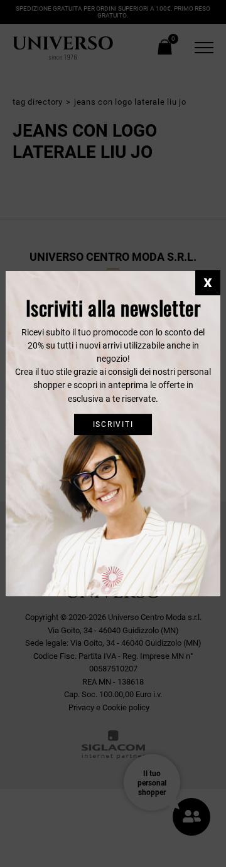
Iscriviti (113, 424)
